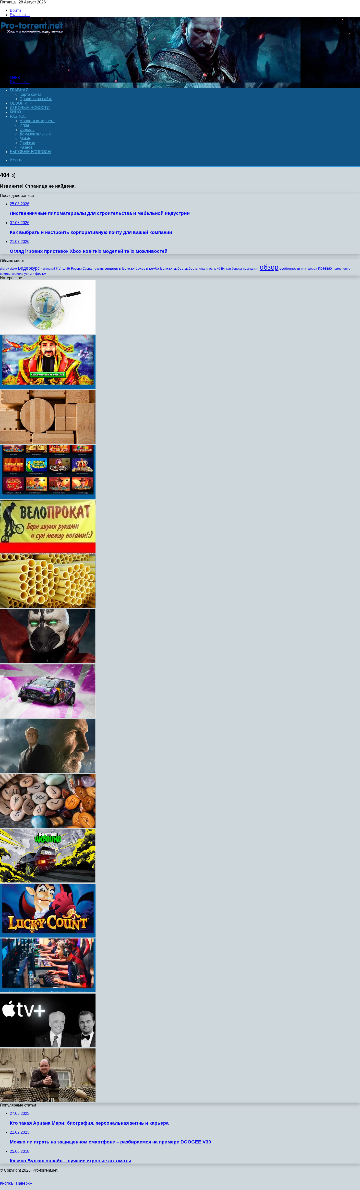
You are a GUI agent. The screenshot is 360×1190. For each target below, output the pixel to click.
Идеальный (48, 268)
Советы (99, 268)
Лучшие (63, 268)
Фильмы (27, 130)
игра (202, 268)
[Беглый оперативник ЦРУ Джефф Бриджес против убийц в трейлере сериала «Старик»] (48, 771)
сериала (17, 274)
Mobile (25, 138)
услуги (29, 274)
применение (341, 268)
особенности (289, 268)
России (76, 268)
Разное (18, 116)
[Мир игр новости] (32, 69)
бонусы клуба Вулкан (153, 268)
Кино (15, 112)
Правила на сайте (36, 99)
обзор (269, 267)
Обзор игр (21, 103)
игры (209, 268)
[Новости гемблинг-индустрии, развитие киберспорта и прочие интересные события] (48, 991)
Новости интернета (37, 121)
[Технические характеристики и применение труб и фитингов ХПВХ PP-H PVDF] (48, 607)
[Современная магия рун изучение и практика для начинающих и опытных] (48, 826)
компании (251, 268)
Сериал (88, 268)
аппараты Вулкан (119, 268)
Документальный (35, 134)
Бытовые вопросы (30, 152)
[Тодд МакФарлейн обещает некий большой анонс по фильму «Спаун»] (48, 662)
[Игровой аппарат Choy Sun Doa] (48, 387)
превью (325, 268)
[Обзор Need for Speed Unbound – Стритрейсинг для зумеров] (48, 881)
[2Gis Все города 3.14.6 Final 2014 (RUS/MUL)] (48, 333)
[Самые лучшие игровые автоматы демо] (48, 497)
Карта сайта (30, 94)
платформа (309, 268)
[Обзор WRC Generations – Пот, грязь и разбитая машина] (48, 717)
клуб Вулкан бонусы (228, 268)
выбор (178, 268)
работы (5, 274)
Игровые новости (30, 108)
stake (13, 268)
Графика (27, 143)
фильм (40, 274)
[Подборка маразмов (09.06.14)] (48, 552)
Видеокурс (29, 268)
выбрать (191, 268)
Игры (24, 125)
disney (4, 268)
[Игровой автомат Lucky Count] (48, 936)
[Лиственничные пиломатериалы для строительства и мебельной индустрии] (48, 442)
